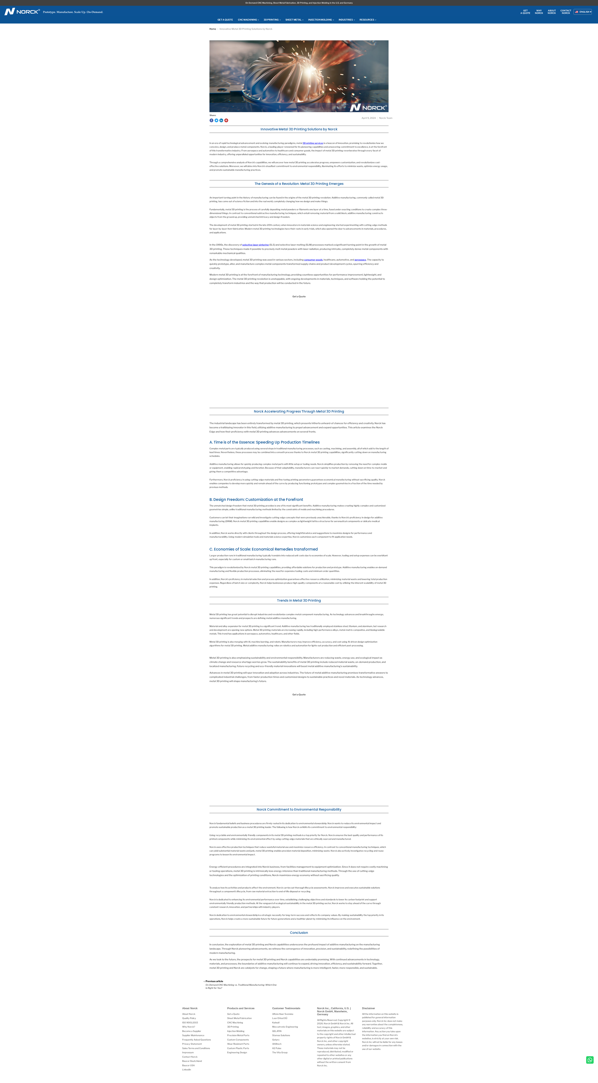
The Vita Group (279, 1052)
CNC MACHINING (247, 19)
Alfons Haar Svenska (282, 1014)
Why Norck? (188, 1026)
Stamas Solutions (281, 1035)
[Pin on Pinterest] (226, 120)
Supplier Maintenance (193, 1035)
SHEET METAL (293, 19)
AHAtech (276, 1044)
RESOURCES (367, 19)
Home (212, 29)
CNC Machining (235, 1022)
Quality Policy (189, 1018)
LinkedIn (186, 1069)
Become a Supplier (191, 1031)
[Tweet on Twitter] (216, 120)
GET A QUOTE (225, 19)
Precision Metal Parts (238, 1035)
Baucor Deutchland (192, 1061)
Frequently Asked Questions (196, 1039)
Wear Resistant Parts (238, 1044)
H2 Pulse (276, 1048)
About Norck (188, 1014)
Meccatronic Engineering (285, 1026)
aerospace (360, 259)
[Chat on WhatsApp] (590, 1060)
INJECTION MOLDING (320, 19)
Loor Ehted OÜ (279, 1018)
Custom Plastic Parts (238, 1048)
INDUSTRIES (346, 19)
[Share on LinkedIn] (221, 120)
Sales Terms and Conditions (196, 1048)
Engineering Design (237, 1052)
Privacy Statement (192, 1044)
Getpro (275, 1039)
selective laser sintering (255, 244)
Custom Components (238, 1039)
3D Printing (233, 1026)
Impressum (188, 1052)
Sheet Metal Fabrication (239, 1018)
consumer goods (313, 259)
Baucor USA (188, 1065)
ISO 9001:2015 (190, 1022)
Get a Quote (233, 1014)
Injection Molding (235, 1031)
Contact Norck (189, 1056)
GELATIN (277, 1031)
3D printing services (313, 143)
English (584, 11)
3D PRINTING (271, 19)
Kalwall (275, 1022)
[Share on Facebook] (211, 120)
